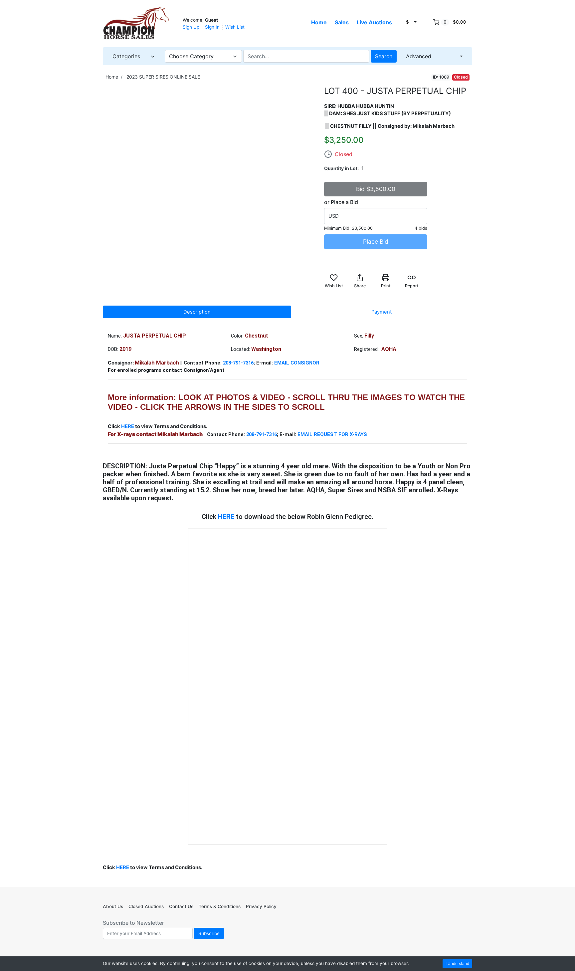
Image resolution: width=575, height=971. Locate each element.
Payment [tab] (381, 312)
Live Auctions (374, 22)
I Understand (457, 963)
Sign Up (191, 27)
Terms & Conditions (220, 906)
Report (412, 285)
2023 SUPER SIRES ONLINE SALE (163, 77)
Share (360, 285)
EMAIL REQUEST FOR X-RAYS (332, 434)
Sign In (212, 27)
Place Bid (375, 241)
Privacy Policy (261, 906)
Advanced (418, 56)
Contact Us (181, 906)
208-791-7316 (238, 363)
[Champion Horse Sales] (136, 23)
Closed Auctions (146, 906)
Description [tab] (197, 312)
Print (386, 285)
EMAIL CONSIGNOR (297, 363)
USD (333, 216)
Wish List (235, 27)
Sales (342, 22)
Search (383, 56)
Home (319, 22)
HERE (128, 426)
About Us (113, 906)
